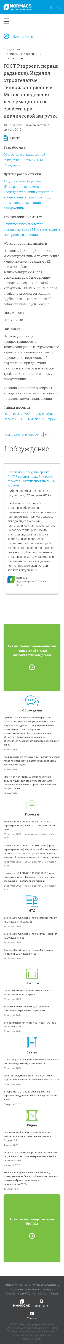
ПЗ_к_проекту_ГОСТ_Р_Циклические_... (30, 413)
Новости (32, 983)
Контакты (24, 1284)
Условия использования (25, 1289)
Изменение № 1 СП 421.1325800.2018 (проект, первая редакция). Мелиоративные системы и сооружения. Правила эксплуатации (30, 877)
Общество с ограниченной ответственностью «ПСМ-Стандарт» (24, 159)
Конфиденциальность (46, 1284)
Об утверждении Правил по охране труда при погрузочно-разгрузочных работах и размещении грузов (32, 760)
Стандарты (11, 49)
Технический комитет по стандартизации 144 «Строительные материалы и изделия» (32, 229)
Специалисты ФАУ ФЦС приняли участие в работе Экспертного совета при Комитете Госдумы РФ (28, 1136)
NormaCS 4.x (39, 1293)
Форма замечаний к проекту (23, 434)
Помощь (54, 1293)
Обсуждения (32, 710)
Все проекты (23, 36)
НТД (32, 910)
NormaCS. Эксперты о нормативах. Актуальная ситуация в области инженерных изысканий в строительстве (30, 1156)
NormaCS (21, 577)
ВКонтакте (41, 1305)
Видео (32, 1125)
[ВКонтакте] (46, 434)
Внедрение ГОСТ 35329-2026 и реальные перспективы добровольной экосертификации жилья (30, 1095)
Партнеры (47, 1289)
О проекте (11, 1284)
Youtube (32, 1318)
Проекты (32, 814)
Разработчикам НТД (18, 1293)
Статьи (32, 1052)
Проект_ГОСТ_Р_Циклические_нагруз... (30, 419)
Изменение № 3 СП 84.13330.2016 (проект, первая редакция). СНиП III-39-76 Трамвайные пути (29, 825)
